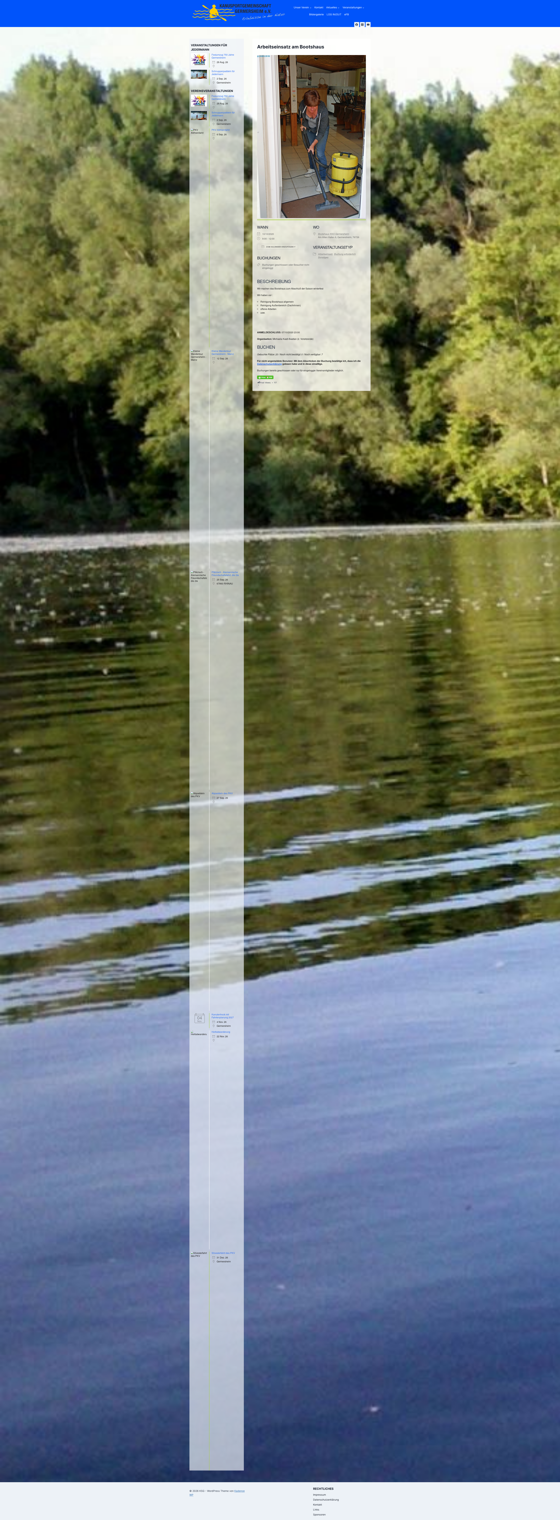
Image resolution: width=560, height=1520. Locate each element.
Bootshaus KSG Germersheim (333, 234)
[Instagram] (362, 24)
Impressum (319, 1494)
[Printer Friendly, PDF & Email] (265, 377)
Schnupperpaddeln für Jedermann (223, 72)
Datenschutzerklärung (269, 364)
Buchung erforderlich (345, 254)
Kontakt (318, 7)
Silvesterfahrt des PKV (223, 1253)
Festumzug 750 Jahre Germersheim (223, 56)
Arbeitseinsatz (325, 254)
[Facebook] (356, 24)
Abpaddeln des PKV (222, 793)
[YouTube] (368, 24)
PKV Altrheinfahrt (221, 130)
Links (316, 1509)
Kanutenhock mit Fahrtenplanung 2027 (223, 1016)
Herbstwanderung (221, 1031)
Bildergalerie (316, 14)
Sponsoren (319, 1514)
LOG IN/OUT (334, 14)
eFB (346, 14)
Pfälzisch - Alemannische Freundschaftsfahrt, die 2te (225, 573)
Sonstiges (323, 257)
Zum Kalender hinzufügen (280, 247)
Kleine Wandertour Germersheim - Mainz (223, 352)
